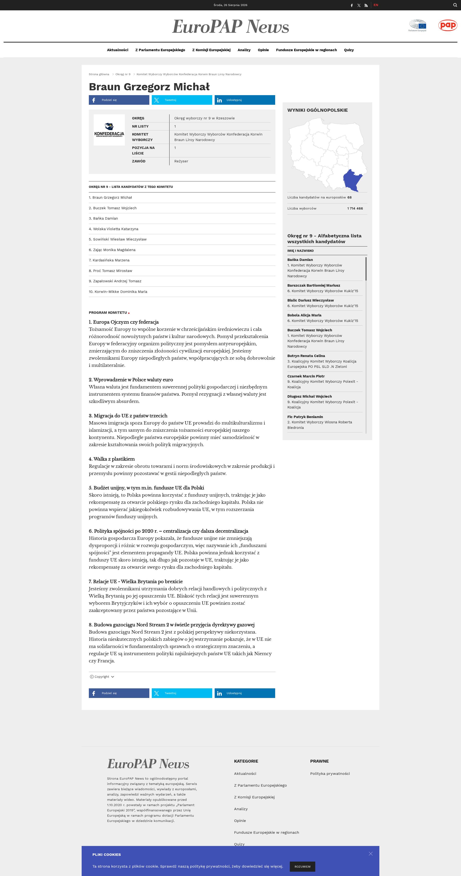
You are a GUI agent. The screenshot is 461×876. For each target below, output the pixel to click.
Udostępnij (234, 100)
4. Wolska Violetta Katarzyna (113, 229)
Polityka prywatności (330, 773)
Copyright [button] (102, 677)
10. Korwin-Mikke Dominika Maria (118, 292)
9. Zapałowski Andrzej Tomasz (115, 281)
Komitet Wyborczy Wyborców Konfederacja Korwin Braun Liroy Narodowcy (189, 74)
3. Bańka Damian (103, 218)
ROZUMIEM (302, 866)
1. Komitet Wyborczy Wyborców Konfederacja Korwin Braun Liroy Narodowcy (315, 270)
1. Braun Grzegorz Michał (110, 197)
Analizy (244, 50)
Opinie (263, 50)
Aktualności (117, 50)
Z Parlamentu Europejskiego (160, 50)
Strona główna (99, 74)
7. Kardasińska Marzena (109, 260)
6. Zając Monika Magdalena (112, 250)
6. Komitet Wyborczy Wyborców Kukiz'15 (322, 291)
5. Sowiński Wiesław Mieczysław (118, 239)
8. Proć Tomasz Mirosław (110, 271)
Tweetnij (170, 100)
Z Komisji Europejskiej (211, 50)
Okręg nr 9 (122, 74)
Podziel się (109, 100)
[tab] (182, 677)
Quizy (349, 50)
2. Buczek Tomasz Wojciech (113, 208)
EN (376, 5)
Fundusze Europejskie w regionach (306, 50)
